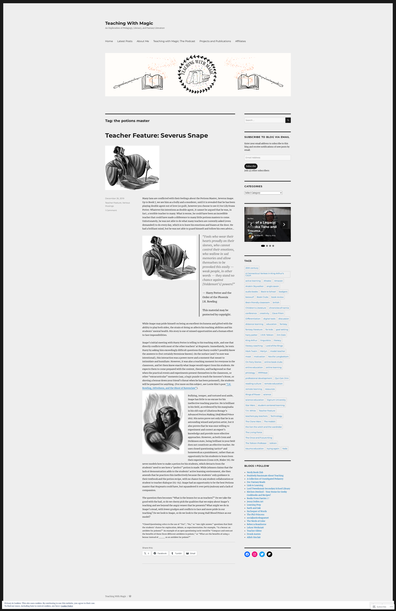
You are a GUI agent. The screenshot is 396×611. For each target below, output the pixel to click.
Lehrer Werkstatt (255, 527)
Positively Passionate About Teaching (265, 475)
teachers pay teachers (256, 416)
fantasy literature (254, 329)
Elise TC (260, 236)
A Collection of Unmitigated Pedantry (265, 479)
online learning (274, 367)
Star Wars (250, 218)
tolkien (273, 443)
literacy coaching (254, 345)
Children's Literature (255, 308)
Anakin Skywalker (254, 286)
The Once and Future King (258, 437)
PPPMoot (262, 373)
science (267, 394)
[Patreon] (269, 554)
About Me (143, 41)
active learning (253, 281)
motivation (259, 356)
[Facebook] (247, 554)
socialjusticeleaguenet (258, 518)
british (276, 302)
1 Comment (111, 210)
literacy (277, 340)
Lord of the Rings (274, 345)
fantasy (283, 324)
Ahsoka (267, 281)
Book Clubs (262, 297)
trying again (273, 448)
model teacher (277, 351)
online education (254, 367)
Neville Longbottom (278, 356)
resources (270, 389)
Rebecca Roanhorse (256, 524)
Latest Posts (124, 41)
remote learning (253, 389)
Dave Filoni (278, 313)
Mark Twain (251, 351)
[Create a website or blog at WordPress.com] (130, 596)
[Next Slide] (284, 224)
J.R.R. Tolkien (266, 335)
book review (277, 297)
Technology (276, 416)
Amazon (278, 281)
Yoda (284, 448)
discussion (283, 318)
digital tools (269, 318)
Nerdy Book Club (255, 472)
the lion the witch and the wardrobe (263, 427)
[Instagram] (254, 554)
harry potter (251, 335)
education (271, 324)
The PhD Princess (255, 514)
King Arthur (251, 340)
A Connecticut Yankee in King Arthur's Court (264, 274)
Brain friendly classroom (257, 302)
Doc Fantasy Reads (256, 482)
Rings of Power (252, 394)
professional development (258, 378)
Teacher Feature (113, 202)
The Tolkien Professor (256, 443)
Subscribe (251, 166)
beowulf (249, 297)
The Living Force (253, 432)
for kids (269, 329)
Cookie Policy (67, 606)
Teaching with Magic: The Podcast (174, 41)
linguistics (265, 340)
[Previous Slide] (251, 224)
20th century (251, 268)
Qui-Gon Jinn (282, 378)
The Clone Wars (253, 421)
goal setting (282, 329)
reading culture (253, 383)
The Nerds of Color (256, 521)
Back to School (268, 291)
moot (248, 356)
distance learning (254, 324)
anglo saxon (273, 286)
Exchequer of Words (257, 511)
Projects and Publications (215, 41)
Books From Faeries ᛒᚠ (258, 498)
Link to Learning (255, 485)
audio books (251, 291)
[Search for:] (264, 120)
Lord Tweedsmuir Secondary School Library (268, 488)
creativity (264, 313)
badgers (283, 291)
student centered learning (271, 405)
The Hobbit (269, 421)
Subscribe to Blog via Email (266, 137)
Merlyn (263, 351)
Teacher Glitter (254, 531)
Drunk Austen (254, 534)
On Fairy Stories (253, 362)
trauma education (254, 448)
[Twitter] (262, 554)
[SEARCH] (288, 120)
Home (109, 41)
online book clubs (273, 362)
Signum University (276, 400)
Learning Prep (254, 505)
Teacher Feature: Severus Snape (156, 135)
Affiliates (240, 41)
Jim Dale (281, 335)
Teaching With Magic (129, 23)
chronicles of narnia (279, 308)
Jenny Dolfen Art (255, 501)
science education (254, 400)
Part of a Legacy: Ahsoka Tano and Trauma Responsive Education (266, 226)
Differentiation (252, 318)
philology (250, 373)
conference (251, 313)
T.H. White (250, 410)
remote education (273, 383)
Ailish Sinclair (254, 537)
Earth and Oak (254, 508)
